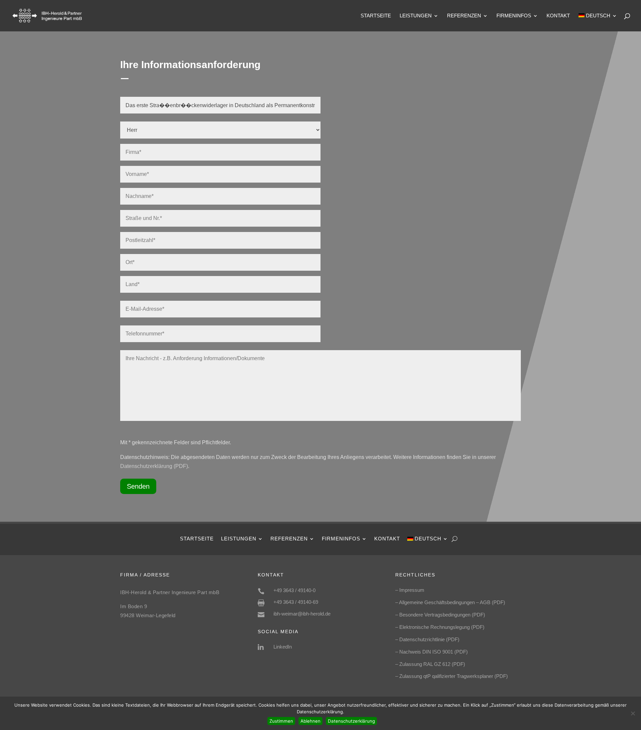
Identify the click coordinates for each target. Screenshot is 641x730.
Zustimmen (281, 721)
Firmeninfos (513, 15)
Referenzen (464, 15)
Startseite (376, 15)
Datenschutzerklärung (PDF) (154, 466)
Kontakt (558, 15)
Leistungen (416, 15)
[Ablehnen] (632, 713)
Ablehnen (310, 721)
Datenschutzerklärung (351, 721)
